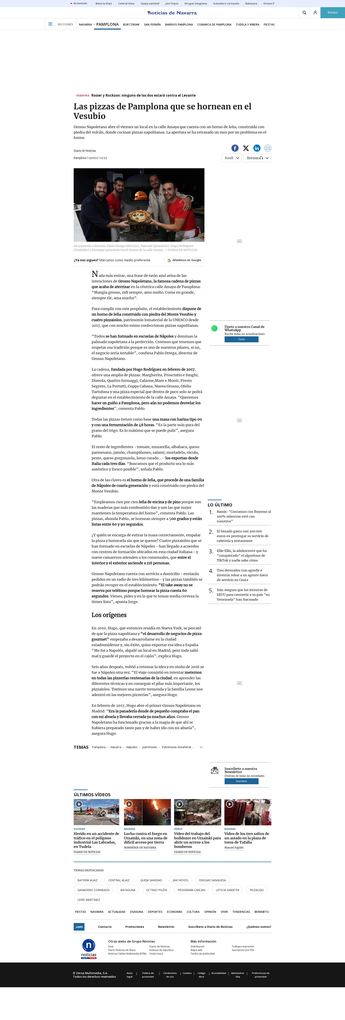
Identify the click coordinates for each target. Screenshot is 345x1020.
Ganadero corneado (93, 890)
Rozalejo (257, 890)
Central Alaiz (119, 880)
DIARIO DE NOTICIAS (87, 852)
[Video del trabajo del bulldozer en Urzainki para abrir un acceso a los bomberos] (197, 812)
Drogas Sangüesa (212, 880)
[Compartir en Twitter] (246, 148)
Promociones (134, 927)
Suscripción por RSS (243, 950)
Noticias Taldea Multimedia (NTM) (127, 953)
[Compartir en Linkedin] (257, 148)
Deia (110, 946)
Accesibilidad (219, 972)
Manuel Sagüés (234, 847)
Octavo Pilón (156, 890)
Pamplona (99, 747)
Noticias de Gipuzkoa (161, 950)
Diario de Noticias (159, 946)
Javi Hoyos (180, 880)
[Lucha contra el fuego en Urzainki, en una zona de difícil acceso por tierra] (147, 812)
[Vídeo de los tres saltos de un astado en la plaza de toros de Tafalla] (248, 812)
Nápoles (132, 747)
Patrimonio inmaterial (176, 747)
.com (79, 927)
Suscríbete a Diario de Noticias (210, 927)
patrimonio (149, 747)
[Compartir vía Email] (268, 148)
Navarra (115, 747)
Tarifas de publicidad (203, 953)
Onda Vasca (156, 953)
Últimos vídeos (92, 794)
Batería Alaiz (87, 880)
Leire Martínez (88, 900)
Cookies (187, 972)
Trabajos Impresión (243, 946)
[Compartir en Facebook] (235, 148)
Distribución (197, 946)
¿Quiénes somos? (258, 927)
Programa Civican (191, 890)
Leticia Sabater (227, 890)
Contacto (105, 927)
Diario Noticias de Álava (121, 950)
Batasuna (127, 890)
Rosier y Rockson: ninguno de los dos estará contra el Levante (143, 96)
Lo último (220, 505)
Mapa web (196, 950)
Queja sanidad (151, 880)
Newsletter (166, 927)
